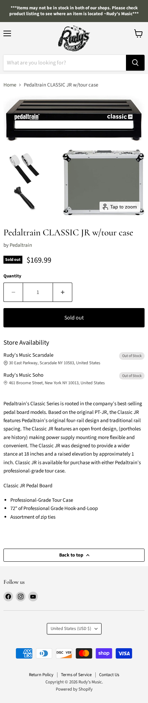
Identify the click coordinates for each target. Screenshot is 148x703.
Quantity (12, 276)
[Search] (135, 63)
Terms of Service (76, 675)
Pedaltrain (21, 245)
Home (9, 85)
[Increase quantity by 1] (62, 292)
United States (71, 628)
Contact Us (109, 675)
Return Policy (41, 675)
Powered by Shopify (74, 689)
